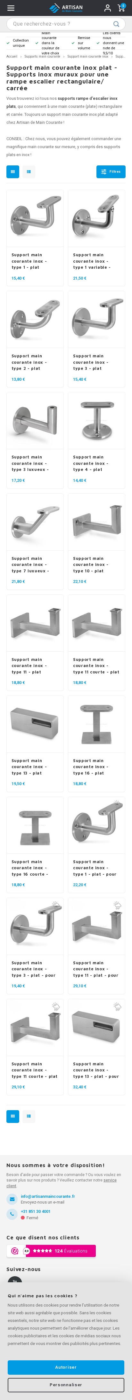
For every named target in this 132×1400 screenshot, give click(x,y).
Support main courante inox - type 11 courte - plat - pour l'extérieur (35, 1070)
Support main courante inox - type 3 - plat (91, 362)
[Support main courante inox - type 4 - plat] (96, 420)
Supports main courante (42, 56)
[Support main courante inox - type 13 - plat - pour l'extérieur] (96, 1027)
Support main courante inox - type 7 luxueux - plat (30, 565)
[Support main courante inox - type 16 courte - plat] (35, 825)
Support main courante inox (88, 56)
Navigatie (11, 8)
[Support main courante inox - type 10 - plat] (96, 522)
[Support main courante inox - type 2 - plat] (35, 319)
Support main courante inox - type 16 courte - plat (30, 868)
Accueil (11, 56)
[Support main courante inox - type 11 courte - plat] (96, 623)
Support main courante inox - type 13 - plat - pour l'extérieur (96, 1070)
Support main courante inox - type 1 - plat (29, 261)
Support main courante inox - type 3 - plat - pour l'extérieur (34, 969)
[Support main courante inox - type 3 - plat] (96, 319)
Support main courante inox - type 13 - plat (29, 767)
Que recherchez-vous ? (116, 24)
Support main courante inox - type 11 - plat (29, 665)
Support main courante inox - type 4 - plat (91, 463)
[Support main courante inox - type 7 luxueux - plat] (35, 522)
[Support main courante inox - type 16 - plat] (96, 724)
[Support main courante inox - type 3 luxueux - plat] (35, 420)
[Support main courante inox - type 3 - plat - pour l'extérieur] (35, 926)
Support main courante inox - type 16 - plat (91, 767)
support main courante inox (72, 114)
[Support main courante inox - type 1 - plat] (35, 218)
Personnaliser (66, 1385)
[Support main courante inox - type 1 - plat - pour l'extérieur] (96, 825)
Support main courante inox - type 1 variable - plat (92, 261)
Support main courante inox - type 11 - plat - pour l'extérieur (96, 969)
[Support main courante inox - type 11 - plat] (35, 623)
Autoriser (66, 1367)
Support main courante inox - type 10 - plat (91, 564)
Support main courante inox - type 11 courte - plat (96, 665)
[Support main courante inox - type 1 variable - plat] (96, 218)
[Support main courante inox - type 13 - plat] (35, 724)
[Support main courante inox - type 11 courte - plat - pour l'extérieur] (35, 1027)
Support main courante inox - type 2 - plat (29, 362)
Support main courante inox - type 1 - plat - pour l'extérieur (95, 868)
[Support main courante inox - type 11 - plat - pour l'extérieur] (96, 926)
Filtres (115, 171)
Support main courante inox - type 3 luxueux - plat (30, 463)
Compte (107, 8)
